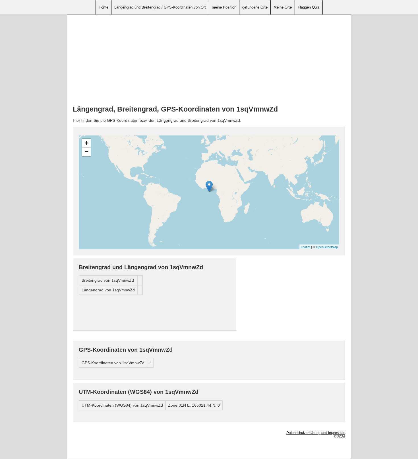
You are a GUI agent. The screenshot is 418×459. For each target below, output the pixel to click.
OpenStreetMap (327, 246)
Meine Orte (283, 7)
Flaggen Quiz (309, 7)
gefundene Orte (255, 7)
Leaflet (305, 246)
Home (103, 7)
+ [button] (86, 143)
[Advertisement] (209, 60)
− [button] (86, 151)
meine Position (224, 7)
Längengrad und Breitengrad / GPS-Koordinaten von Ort (160, 7)
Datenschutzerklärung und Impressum (315, 433)
